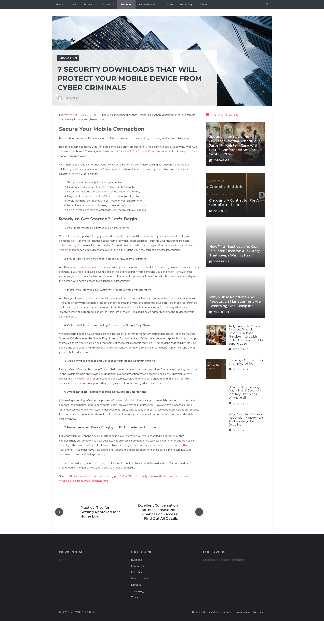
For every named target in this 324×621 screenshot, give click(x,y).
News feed (198, 611)
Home (59, 4)
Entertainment (147, 4)
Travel (203, 4)
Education (126, 4)
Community (107, 4)
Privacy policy (241, 611)
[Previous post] (59, 512)
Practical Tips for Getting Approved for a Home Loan (100, 512)
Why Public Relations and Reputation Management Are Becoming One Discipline (235, 301)
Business (88, 4)
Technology (186, 4)
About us (213, 611)
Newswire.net (68, 114)
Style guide (258, 611)
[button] (267, 4)
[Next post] (199, 512)
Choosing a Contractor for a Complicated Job (246, 362)
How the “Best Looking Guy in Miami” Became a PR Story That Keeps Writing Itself (234, 251)
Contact (226, 611)
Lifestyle (168, 4)
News (73, 4)
